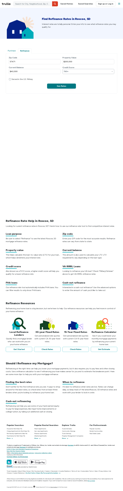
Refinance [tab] (24, 51)
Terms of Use (76, 471)
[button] (55, 3)
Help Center (53, 487)
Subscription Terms (87, 471)
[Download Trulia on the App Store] (20, 462)
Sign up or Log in (105, 4)
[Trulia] (9, 462)
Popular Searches (15, 425)
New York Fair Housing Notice (16, 451)
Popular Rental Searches (46, 425)
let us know (91, 481)
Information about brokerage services (22, 453)
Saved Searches (85, 4)
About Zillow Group (24, 471)
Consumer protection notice (43, 453)
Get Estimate (104, 349)
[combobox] (35, 3)
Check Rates (47, 349)
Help (96, 471)
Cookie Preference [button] (18, 473)
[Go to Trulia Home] (7, 3)
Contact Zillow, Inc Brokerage (17, 457)
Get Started (19, 349)
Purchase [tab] (12, 51)
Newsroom (54, 471)
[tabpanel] (61, 72)
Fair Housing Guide (38, 471)
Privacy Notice (103, 471)
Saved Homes (66, 4)
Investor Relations (64, 471)
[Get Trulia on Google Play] (38, 462)
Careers (47, 471)
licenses (71, 445)
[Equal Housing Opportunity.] (34, 487)
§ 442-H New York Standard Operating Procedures (22, 449)
